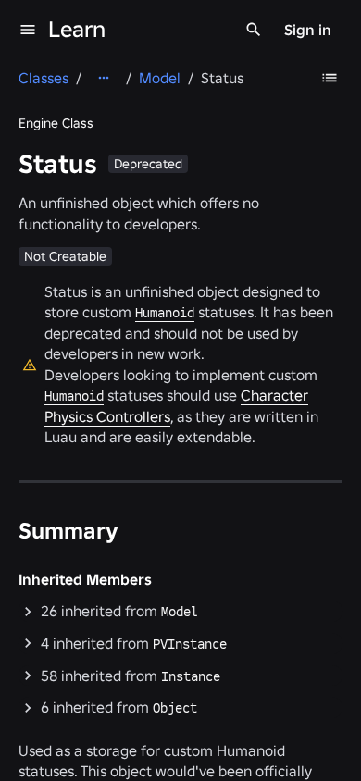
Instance (190, 676)
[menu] (27, 29)
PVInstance (190, 644)
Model (179, 611)
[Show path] (104, 77)
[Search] (253, 29)
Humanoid (164, 312)
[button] (180, 611)
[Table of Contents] (329, 78)
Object (175, 708)
